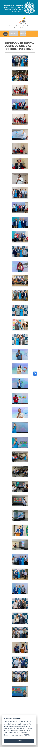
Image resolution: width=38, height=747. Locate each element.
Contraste (13, 34)
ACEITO (19, 741)
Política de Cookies (20, 733)
